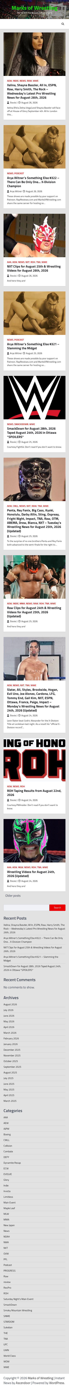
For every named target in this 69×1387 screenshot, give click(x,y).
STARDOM (9, 1321)
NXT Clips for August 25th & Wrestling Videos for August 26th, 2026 (34, 268)
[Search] (62, 24)
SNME (7, 1316)
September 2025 (12, 1067)
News (23, 80)
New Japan (9, 1225)
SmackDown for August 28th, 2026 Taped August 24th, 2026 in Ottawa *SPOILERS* (31, 432)
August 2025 (10, 1072)
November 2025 (12, 1055)
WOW (6, 1361)
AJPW (6, 1128)
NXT (27, 262)
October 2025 (11, 1061)
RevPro (7, 1287)
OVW (6, 1253)
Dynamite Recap (12, 1163)
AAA (9, 262)
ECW (6, 1168)
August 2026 (10, 1004)
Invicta (7, 1191)
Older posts (13, 895)
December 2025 (12, 1050)
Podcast (19, 173)
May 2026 (9, 1021)
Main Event (10, 1202)
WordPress (56, 1382)
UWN (6, 1350)
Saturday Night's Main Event (18, 1299)
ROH (33, 262)
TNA (38, 262)
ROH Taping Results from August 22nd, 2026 (34, 792)
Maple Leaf (9, 1208)
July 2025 (8, 1078)
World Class (10, 1356)
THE (6, 1333)
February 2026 (11, 1038)
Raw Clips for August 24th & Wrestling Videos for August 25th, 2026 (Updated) (34, 612)
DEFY (6, 1157)
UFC (6, 1344)
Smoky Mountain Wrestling (18, 1310)
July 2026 (8, 1010)
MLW (20, 867)
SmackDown (21, 424)
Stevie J (13, 102)
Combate (8, 1151)
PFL (5, 1259)
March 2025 (10, 1101)
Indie (16, 80)
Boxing (7, 1134)
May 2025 (9, 1089)
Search (57, 907)
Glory (6, 1180)
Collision (8, 1146)
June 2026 (9, 1015)
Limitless (8, 1197)
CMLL (15, 506)
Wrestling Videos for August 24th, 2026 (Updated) (31, 873)
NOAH (7, 1236)
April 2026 (9, 1027)
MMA (22, 603)
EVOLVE (8, 1174)
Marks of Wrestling (35, 8)
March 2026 (10, 1033)
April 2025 (9, 1095)
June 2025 (9, 1084)
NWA (6, 1242)
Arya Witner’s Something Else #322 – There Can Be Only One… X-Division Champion (33, 182)
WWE (35, 80)
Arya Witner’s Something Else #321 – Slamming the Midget (33, 346)
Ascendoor (23, 1382)
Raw (29, 80)
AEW (9, 80)
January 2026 (11, 1044)
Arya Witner (16, 191)
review (7, 1282)
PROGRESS (10, 1270)
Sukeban (8, 1327)
